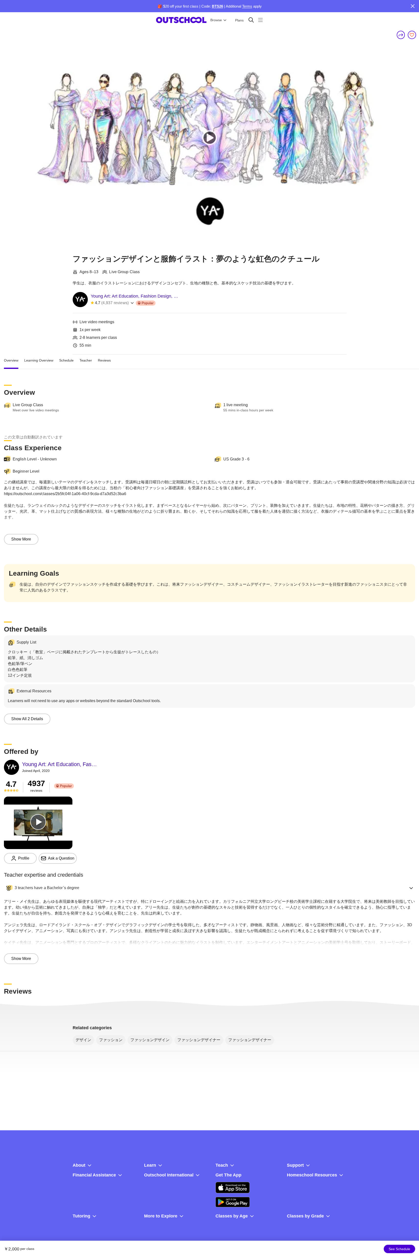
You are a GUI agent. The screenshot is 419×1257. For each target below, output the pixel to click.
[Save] (412, 35)
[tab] (11, 360)
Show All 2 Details (27, 719)
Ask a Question (61, 858)
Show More (21, 539)
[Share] (401, 35)
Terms (247, 6)
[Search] (251, 19)
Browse (216, 20)
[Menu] (260, 19)
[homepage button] (181, 20)
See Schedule (399, 1249)
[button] (209, 888)
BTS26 (217, 6)
